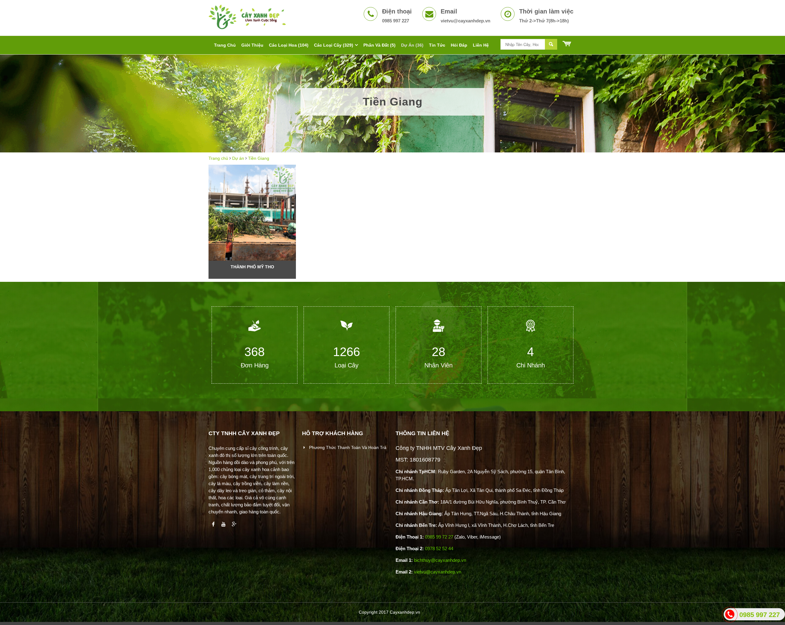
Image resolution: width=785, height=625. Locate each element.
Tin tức (437, 45)
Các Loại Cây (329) (333, 45)
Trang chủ (225, 45)
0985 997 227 (759, 615)
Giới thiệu (252, 45)
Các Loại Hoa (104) (288, 45)
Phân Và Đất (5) (379, 45)
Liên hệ (481, 45)
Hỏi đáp (459, 45)
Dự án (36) (412, 45)
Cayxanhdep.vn (405, 612)
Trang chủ (218, 158)
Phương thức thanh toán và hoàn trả (347, 447)
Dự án (238, 158)
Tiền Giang (258, 158)
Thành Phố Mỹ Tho (252, 266)
